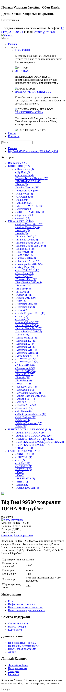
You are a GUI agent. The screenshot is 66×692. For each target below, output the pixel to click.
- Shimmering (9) (24, 208)
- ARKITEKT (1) (24, 454)
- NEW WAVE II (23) (26, 362)
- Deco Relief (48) (24, 273)
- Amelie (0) (21, 233)
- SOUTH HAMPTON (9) (29, 212)
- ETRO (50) (22, 291)
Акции (12, 651)
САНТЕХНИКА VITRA (29, 112)
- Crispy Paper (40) (25, 267)
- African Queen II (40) (27, 227)
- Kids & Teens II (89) (27, 325)
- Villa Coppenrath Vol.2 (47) (30, 414)
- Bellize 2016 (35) (25, 248)
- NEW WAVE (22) (25, 359)
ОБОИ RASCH (23, 70)
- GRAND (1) (22, 463)
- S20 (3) (19, 472)
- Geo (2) (20, 460)
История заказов (17, 668)
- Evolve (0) (21, 184)
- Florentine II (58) (25, 306)
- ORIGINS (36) (24, 196)
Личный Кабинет (18, 665)
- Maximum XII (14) (26, 349)
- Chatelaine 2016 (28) (27, 261)
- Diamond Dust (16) (26, 279)
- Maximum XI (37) (25, 346)
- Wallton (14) (22, 420)
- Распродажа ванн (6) (27, 487)
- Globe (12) (21, 316)
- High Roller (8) (24, 193)
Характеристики (23, 535)
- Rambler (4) (22, 199)
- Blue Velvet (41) (24, 251)
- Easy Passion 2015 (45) (28, 282)
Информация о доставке (22, 604)
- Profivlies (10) (23, 380)
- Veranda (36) (22, 218)
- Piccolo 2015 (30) (25, 371)
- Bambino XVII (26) (26, 239)
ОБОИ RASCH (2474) (21, 221)
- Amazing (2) (22, 230)
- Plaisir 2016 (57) (24, 374)
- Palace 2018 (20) (25, 365)
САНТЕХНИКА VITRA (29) (24, 450)
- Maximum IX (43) (25, 340)
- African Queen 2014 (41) (29, 224)
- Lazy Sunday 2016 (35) (28, 331)
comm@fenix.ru (45, 32)
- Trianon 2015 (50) (25, 405)
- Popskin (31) (22, 377)
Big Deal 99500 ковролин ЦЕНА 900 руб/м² (33, 151)
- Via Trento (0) (23, 411)
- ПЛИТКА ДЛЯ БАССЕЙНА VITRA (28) (39, 441)
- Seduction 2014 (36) (26, 386)
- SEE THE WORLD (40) (29, 205)
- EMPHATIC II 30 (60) (28, 181)
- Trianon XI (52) (24, 408)
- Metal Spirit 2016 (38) (27, 356)
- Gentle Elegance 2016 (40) (30, 313)
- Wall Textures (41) (25, 417)
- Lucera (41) (22, 334)
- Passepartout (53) (25, 368)
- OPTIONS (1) (23, 469)
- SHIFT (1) (21, 481)
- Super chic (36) (24, 215)
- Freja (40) (21, 310)
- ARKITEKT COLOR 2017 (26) (33, 435)
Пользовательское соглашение (25, 607)
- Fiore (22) (21, 300)
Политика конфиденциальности (26, 610)
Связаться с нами (18, 623)
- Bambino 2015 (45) (26, 236)
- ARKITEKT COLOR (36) (30, 432)
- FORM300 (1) (23, 457)
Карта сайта (15, 629)
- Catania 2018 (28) (25, 257)
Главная (12, 44)
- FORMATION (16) (26, 190)
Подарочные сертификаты (23, 645)
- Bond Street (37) (24, 254)
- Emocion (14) (23, 285)
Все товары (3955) (18, 163)
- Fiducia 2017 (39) (25, 297)
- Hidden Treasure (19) (27, 187)
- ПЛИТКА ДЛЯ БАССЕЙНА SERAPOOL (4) (32, 446)
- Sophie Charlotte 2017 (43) (30, 395)
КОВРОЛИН (22, 50)
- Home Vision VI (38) (27, 322)
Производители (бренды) (22, 642)
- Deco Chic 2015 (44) (27, 270)
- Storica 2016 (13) (25, 401)
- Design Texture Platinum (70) (31, 178)
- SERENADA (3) (25, 478)
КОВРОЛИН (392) (19, 166)
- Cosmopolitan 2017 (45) (28, 264)
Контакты (13, 136)
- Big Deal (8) (22, 172)
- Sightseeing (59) (24, 389)
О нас (11, 601)
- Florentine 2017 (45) (26, 303)
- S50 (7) (19, 475)
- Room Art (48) (23, 383)
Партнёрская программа (22, 648)
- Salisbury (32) (23, 202)
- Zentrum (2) (22, 484)
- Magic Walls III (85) (26, 337)
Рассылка (13, 674)
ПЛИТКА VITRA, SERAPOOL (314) (29, 429)
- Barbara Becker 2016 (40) (29, 242)
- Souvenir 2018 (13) (26, 398)
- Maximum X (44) (25, 343)
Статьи (12, 133)
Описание (7, 535)
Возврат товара (17, 626)
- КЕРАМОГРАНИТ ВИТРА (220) (34, 438)
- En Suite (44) (23, 288)
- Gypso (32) (22, 319)
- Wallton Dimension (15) (28, 423)
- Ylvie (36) (21, 426)
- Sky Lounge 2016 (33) (28, 392)
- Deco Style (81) (24, 276)
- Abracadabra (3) (24, 169)
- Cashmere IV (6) (24, 175)
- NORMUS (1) (23, 466)
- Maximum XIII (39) (26, 352)
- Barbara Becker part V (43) (30, 245)
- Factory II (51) (23, 294)
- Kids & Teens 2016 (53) (28, 328)
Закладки (13, 671)
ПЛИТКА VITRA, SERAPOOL (33, 91)
